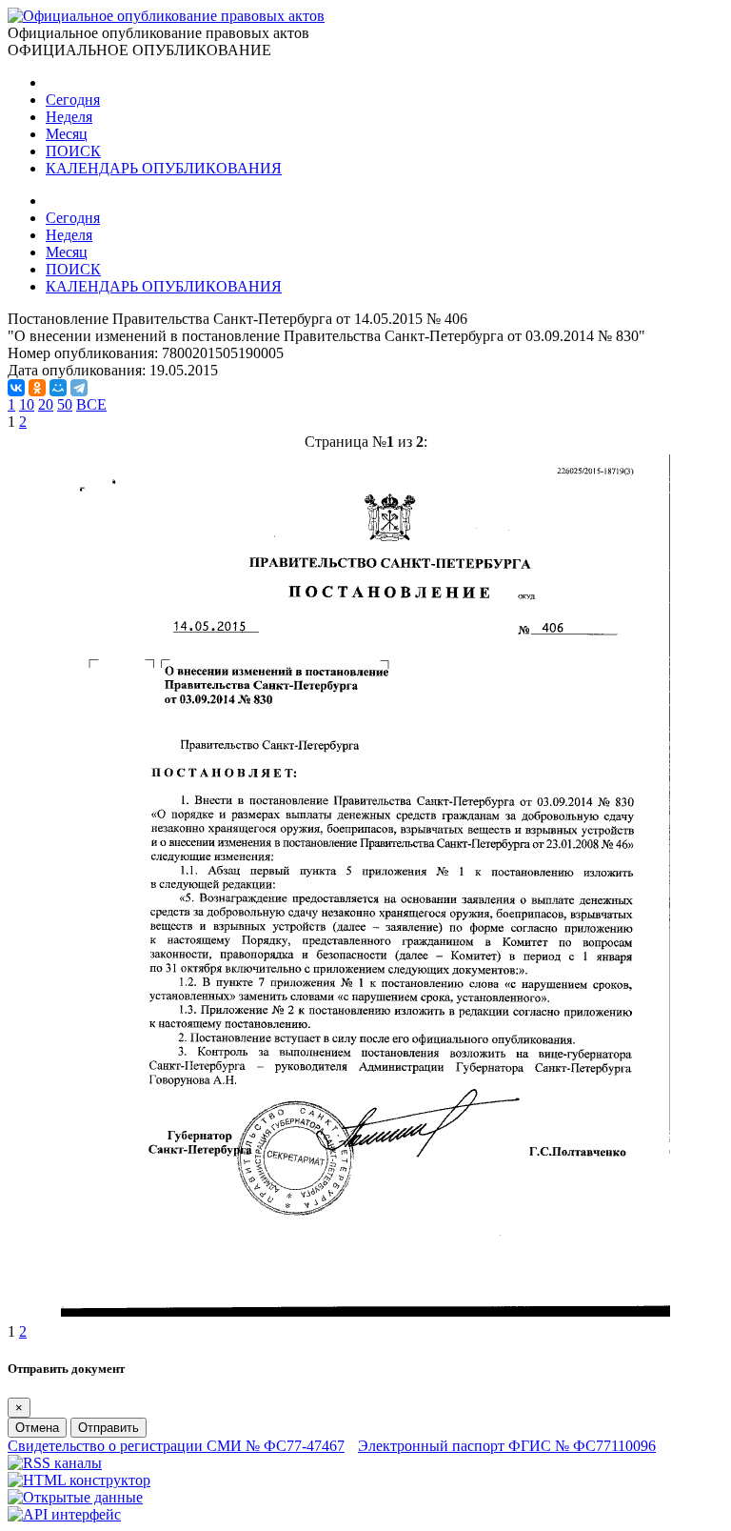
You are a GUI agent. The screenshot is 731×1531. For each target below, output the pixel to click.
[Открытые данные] (75, 1497)
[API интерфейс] (64, 1514)
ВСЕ (91, 404)
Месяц (67, 134)
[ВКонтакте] (16, 387)
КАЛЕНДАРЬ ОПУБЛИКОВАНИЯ (164, 168)
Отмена (37, 1427)
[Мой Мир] (58, 387)
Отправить (108, 1427)
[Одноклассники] (37, 387)
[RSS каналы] (55, 1463)
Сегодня (73, 99)
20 (45, 404)
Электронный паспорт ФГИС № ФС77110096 (507, 1446)
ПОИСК (73, 151)
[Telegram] (79, 387)
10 (26, 404)
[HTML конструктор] (79, 1480)
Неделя (69, 117)
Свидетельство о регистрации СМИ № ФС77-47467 (176, 1446)
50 (64, 404)
